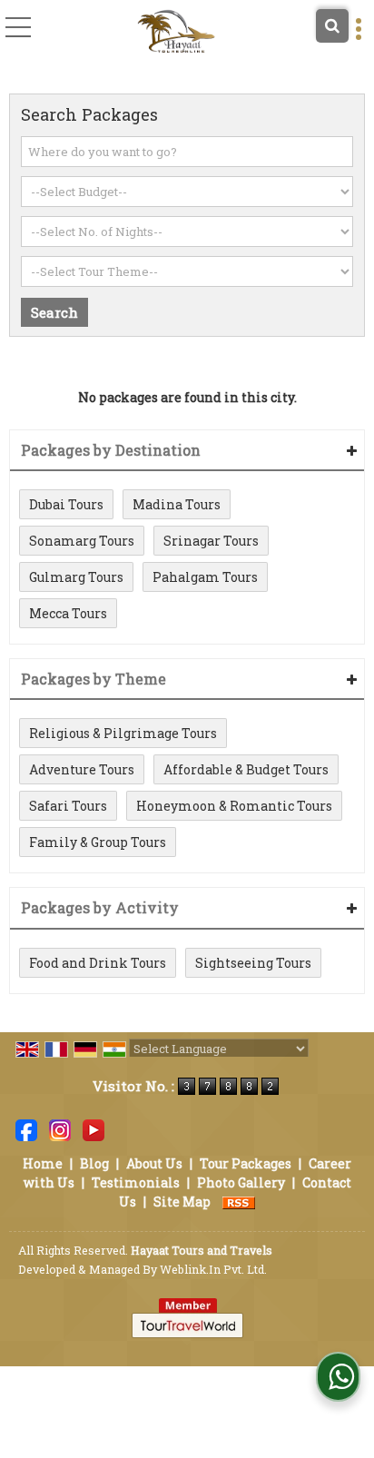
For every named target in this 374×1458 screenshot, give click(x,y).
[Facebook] (26, 1128)
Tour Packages (245, 1163)
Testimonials (136, 1182)
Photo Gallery (241, 1182)
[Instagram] (60, 1128)
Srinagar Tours (211, 540)
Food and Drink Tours (97, 962)
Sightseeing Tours (253, 962)
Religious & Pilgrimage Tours (123, 733)
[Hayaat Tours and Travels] (175, 32)
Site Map (182, 1201)
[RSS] (238, 1201)
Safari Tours (68, 805)
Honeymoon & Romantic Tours (234, 805)
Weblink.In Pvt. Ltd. (213, 1269)
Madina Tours (177, 504)
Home (43, 1163)
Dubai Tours (66, 504)
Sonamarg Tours (81, 540)
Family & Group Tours (97, 842)
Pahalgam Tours (205, 577)
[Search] (332, 26)
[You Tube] (93, 1128)
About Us (154, 1163)
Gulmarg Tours (76, 577)
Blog (94, 1163)
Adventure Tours (81, 769)
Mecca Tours (68, 613)
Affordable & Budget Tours (246, 769)
